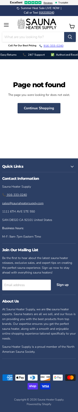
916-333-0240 (16, 195)
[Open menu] (7, 24)
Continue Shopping (39, 108)
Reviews (48, 3)
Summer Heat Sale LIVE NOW (40, 8)
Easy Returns (8, 54)
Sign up (63, 284)
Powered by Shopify (39, 404)
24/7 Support (35, 54)
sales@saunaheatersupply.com (23, 203)
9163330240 (46, 12)
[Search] (70, 37)
